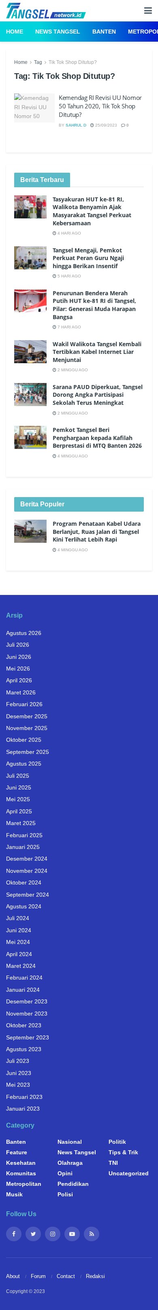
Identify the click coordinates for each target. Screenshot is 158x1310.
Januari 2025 (23, 847)
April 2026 (19, 680)
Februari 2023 (24, 1097)
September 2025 (27, 752)
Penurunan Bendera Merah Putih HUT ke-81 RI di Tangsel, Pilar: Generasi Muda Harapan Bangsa (94, 305)
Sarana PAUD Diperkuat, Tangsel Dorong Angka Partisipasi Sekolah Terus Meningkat (98, 394)
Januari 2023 (23, 1108)
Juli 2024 (17, 918)
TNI (113, 1163)
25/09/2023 (105, 125)
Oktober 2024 (23, 882)
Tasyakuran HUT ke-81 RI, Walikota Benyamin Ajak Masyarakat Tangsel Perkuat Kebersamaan (92, 211)
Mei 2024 (18, 942)
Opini (65, 1173)
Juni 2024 (18, 930)
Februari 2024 (24, 977)
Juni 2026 (18, 657)
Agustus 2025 (23, 763)
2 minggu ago (72, 370)
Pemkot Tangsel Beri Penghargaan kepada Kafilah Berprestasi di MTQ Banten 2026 (97, 437)
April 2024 (19, 954)
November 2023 (26, 1013)
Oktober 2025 (23, 739)
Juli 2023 (17, 1061)
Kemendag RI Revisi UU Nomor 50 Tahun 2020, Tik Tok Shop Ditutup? (100, 106)
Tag (38, 62)
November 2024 (26, 871)
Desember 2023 (26, 1001)
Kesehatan (21, 1163)
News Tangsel (57, 31)
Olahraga (70, 1163)
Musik (14, 1194)
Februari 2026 (24, 704)
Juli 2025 (17, 775)
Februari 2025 (24, 835)
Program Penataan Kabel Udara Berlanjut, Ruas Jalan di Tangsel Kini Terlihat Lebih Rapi (97, 531)
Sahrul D (76, 125)
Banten (104, 31)
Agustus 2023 (23, 1049)
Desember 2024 (26, 858)
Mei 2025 (18, 799)
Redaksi (95, 1276)
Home (14, 31)
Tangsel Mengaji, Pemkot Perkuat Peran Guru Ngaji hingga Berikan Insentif (88, 258)
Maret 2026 (21, 692)
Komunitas (21, 1173)
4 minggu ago (72, 456)
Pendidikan (73, 1184)
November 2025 (26, 728)
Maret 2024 (21, 966)
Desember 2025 (26, 716)
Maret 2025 (21, 823)
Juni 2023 (18, 1073)
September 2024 (27, 894)
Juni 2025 (18, 787)
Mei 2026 (18, 668)
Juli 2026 (17, 644)
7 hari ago (68, 327)
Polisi (65, 1194)
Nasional (70, 1142)
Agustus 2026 (23, 633)
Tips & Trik (123, 1152)
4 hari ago (68, 233)
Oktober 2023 (23, 1025)
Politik (117, 1142)
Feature (16, 1152)
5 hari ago (68, 276)
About (13, 1276)
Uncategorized (129, 1173)
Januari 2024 (23, 989)
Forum (38, 1276)
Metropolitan (23, 1184)
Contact (66, 1276)
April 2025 (19, 811)
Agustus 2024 (23, 906)
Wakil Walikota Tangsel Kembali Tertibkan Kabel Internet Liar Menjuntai (97, 352)
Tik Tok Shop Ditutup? (73, 62)
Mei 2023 (18, 1084)
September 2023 (27, 1037)
